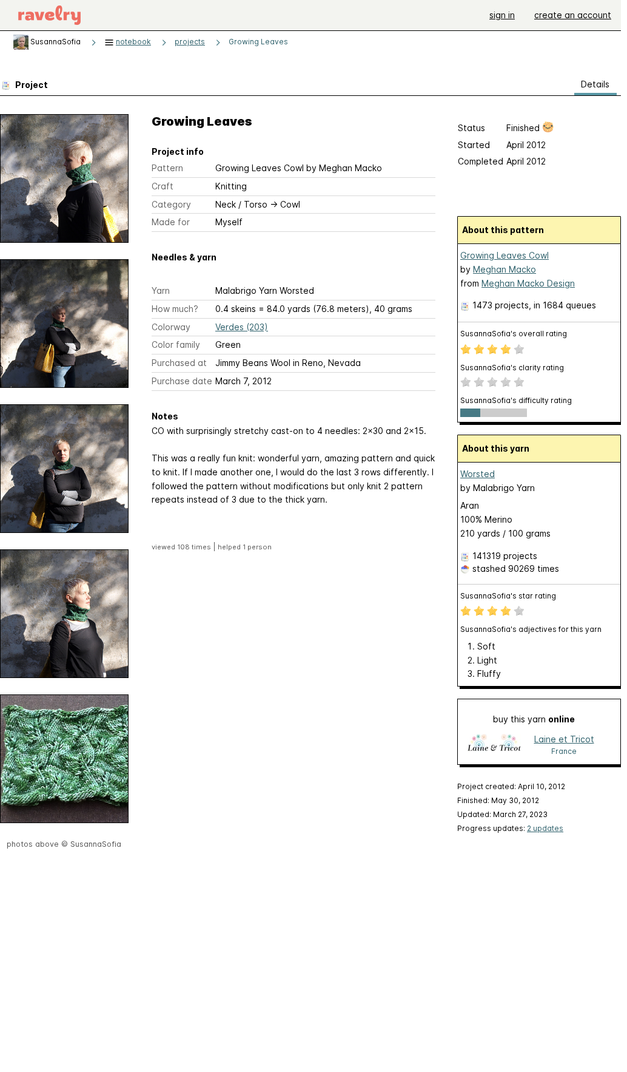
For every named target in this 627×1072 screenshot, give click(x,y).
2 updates (545, 828)
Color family (176, 344)
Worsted (477, 474)
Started (474, 145)
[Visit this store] (494, 744)
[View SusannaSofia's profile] (21, 41)
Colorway (171, 327)
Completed (480, 161)
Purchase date (182, 381)
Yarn (161, 290)
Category (171, 204)
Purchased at (179, 363)
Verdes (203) (241, 327)
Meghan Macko (504, 269)
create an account (572, 15)
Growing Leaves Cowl (504, 255)
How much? (175, 309)
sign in (502, 15)
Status (471, 128)
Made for (171, 222)
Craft (162, 186)
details (595, 84)
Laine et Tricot (564, 739)
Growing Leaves (258, 41)
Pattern (167, 168)
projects (190, 41)
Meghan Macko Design (528, 283)
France (564, 751)
